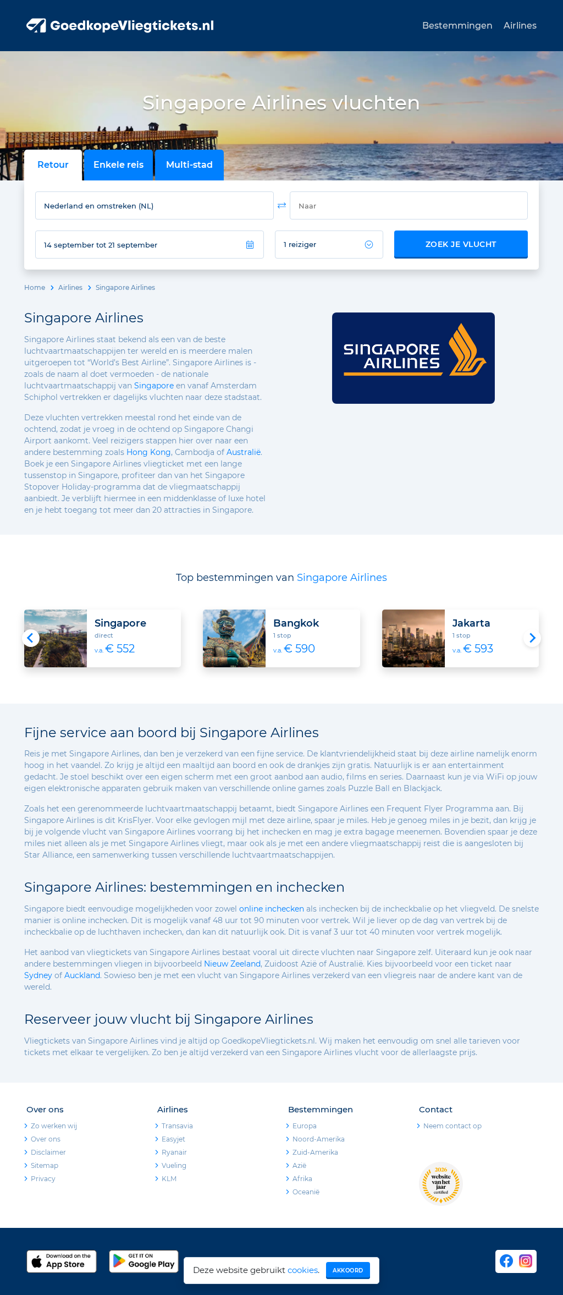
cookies (303, 1270)
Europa (304, 1126)
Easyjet (173, 1139)
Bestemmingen (457, 25)
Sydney (38, 975)
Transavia (177, 1126)
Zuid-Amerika (315, 1152)
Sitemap (44, 1165)
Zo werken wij (54, 1126)
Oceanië (305, 1192)
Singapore (154, 386)
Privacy (43, 1179)
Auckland (82, 975)
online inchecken (271, 909)
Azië (299, 1165)
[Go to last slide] (31, 638)
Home (34, 287)
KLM (169, 1179)
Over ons (45, 1139)
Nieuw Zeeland (232, 964)
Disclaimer (48, 1152)
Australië (244, 452)
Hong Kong (148, 452)
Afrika (302, 1179)
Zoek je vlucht (461, 244)
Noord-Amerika (318, 1139)
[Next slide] (532, 638)
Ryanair (174, 1152)
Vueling (174, 1165)
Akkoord (348, 1270)
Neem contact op (452, 1126)
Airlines (520, 25)
